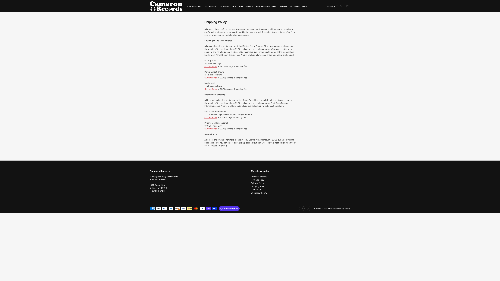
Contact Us (256, 189)
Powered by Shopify (342, 208)
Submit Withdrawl (259, 193)
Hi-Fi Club (283, 6)
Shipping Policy (258, 186)
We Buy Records (245, 6)
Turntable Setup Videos (265, 6)
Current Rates (210, 66)
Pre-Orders (210, 6)
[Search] (342, 6)
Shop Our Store (194, 6)
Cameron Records (327, 208)
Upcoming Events (228, 6)
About (305, 6)
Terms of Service (259, 176)
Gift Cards (294, 6)
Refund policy (257, 180)
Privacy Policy (257, 183)
